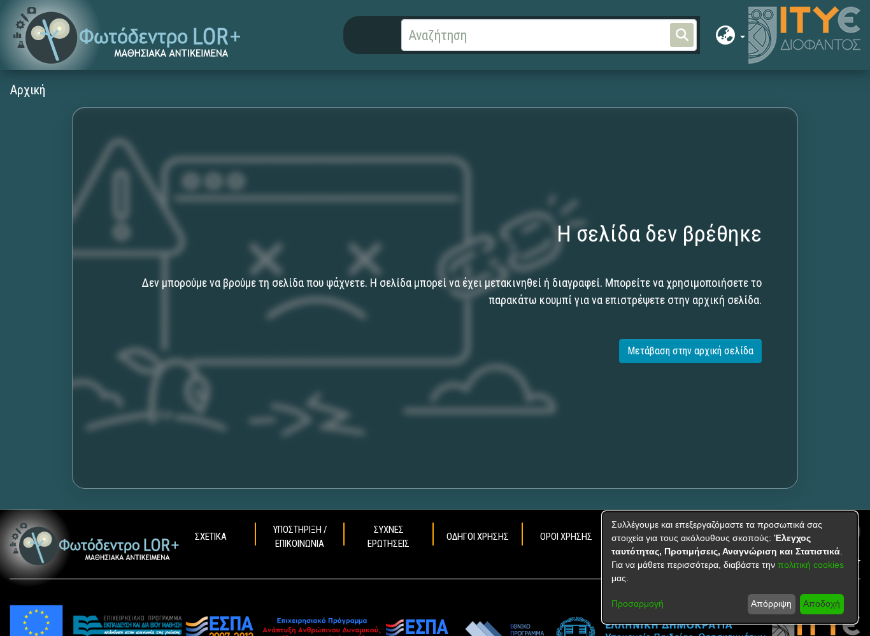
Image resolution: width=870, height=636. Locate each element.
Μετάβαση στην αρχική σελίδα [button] (690, 351)
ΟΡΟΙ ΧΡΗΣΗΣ (566, 536)
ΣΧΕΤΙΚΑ (211, 536)
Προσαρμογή (637, 603)
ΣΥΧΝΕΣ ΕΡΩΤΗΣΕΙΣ (388, 536)
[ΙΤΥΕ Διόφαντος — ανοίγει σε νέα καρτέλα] (804, 35)
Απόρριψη (771, 603)
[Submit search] (682, 35)
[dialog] (730, 567)
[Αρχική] (95, 544)
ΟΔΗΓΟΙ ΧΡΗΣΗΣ (477, 536)
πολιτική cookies (811, 565)
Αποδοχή (821, 603)
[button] (127, 35)
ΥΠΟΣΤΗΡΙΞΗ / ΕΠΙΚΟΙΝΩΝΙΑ (300, 536)
